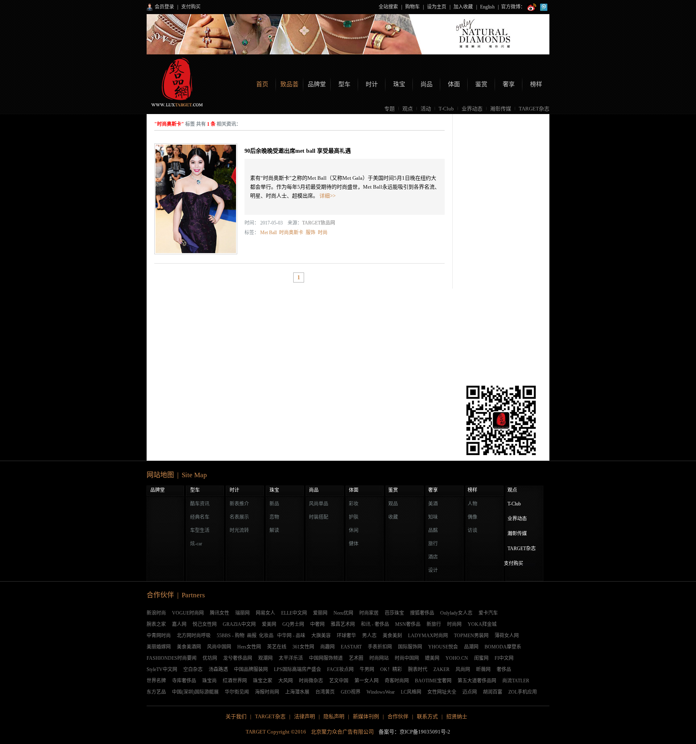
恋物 (274, 517)
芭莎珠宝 (394, 613)
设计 (433, 570)
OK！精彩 (391, 669)
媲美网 (432, 658)
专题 (389, 109)
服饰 (310, 232)
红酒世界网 (235, 681)
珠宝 (399, 84)
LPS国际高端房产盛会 (297, 669)
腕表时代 (417, 669)
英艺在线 (276, 647)
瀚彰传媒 (500, 109)
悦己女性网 (205, 624)
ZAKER (441, 669)
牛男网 (367, 669)
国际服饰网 (410, 647)
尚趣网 (327, 647)
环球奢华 (346, 635)
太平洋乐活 (291, 658)
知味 (433, 517)
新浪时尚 (156, 613)
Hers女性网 (249, 647)
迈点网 (469, 692)
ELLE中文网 (294, 613)
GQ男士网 (293, 624)
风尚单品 (318, 504)
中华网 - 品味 (291, 635)
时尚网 (454, 624)
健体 (353, 544)
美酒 (433, 504)
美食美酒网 (189, 647)
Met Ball (268, 232)
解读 (274, 530)
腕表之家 (156, 624)
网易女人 (265, 613)
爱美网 (269, 624)
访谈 (472, 530)
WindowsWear (381, 692)
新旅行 (434, 624)
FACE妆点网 (340, 669)
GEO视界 (350, 692)
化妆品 (266, 635)
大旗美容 (321, 635)
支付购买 (191, 7)
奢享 (509, 84)
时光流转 (239, 530)
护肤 (353, 517)
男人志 (369, 635)
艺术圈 (356, 658)
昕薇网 (483, 669)
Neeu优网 (343, 613)
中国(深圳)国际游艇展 (195, 692)
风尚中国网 (219, 647)
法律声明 (304, 716)
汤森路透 (218, 669)
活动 (425, 109)
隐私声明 (333, 716)
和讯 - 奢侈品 (375, 624)
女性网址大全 (441, 692)
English (487, 7)
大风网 (285, 681)
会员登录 (164, 7)
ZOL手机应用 (522, 692)
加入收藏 (463, 7)
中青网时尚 (159, 635)
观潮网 (265, 658)
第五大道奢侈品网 (477, 681)
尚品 (426, 84)
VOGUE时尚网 (188, 613)
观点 (407, 109)
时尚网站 (379, 658)
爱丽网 (320, 613)
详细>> (327, 196)
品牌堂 (317, 84)
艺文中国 (338, 681)
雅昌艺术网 (343, 624)
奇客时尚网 (397, 681)
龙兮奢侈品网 (237, 658)
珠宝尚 (209, 681)
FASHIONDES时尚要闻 (172, 658)
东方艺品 (156, 692)
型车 (344, 84)
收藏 (393, 517)
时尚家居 (369, 613)
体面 (454, 84)
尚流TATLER (515, 681)
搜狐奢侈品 (422, 613)
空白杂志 (193, 669)
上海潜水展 (297, 692)
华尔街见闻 (237, 692)
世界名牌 (156, 681)
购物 (239, 635)
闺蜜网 (481, 658)
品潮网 (471, 647)
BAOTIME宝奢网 (433, 681)
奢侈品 (504, 669)
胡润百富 (492, 692)
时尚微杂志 (311, 681)
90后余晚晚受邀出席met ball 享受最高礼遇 (297, 151)
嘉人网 (179, 624)
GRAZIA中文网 (239, 624)
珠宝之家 (262, 681)
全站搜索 (388, 7)
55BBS (224, 635)
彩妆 (353, 504)
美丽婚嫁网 (159, 647)
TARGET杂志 (534, 109)
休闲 (353, 530)
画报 (252, 635)
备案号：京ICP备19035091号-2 (414, 732)
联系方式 (427, 716)
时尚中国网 (407, 658)
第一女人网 (366, 681)
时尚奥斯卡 (291, 232)
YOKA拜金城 (482, 624)
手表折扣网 (380, 647)
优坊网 (210, 658)
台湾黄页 (325, 692)
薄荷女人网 (507, 635)
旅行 (433, 544)
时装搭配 (318, 517)
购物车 (412, 7)
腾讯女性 (219, 613)
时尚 (322, 232)
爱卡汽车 (488, 613)
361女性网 (303, 647)
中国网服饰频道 (326, 658)
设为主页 (436, 7)
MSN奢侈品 (407, 624)
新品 (274, 504)
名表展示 (239, 517)
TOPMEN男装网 (471, 635)
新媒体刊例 (366, 716)
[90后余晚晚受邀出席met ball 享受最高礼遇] (195, 198)
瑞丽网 (242, 613)
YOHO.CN (456, 658)
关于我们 (236, 716)
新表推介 (239, 504)
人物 (472, 504)
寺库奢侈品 (184, 681)
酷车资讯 (199, 504)
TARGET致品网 (318, 223)
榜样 (536, 84)
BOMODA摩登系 (503, 647)
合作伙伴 (397, 716)
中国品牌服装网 (251, 669)
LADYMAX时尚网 (428, 635)
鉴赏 (481, 84)
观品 (393, 504)
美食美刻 (392, 635)
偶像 (472, 517)
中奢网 (317, 624)
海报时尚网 (267, 692)
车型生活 (199, 530)
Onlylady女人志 (456, 613)
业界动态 (472, 109)
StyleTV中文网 (162, 669)
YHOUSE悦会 (443, 647)
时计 (372, 84)
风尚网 (463, 669)
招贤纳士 (456, 716)
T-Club (446, 109)
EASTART (351, 647)
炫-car (196, 544)
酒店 (433, 557)
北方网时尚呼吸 (194, 635)
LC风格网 (411, 692)
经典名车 (199, 517)
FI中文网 (504, 658)
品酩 (433, 530)
